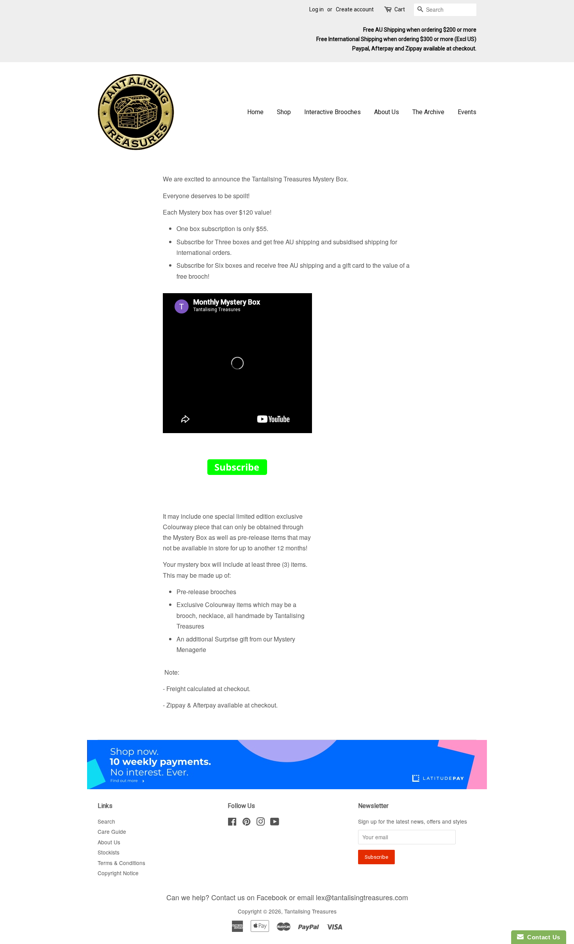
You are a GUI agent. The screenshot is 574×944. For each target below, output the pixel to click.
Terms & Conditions (121, 863)
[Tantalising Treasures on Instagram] (260, 823)
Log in (316, 9)
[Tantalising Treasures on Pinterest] (246, 823)
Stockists (108, 852)
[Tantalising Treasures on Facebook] (232, 823)
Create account (355, 9)
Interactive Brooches (332, 112)
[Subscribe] (237, 472)
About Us (386, 112)
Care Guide (112, 831)
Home (255, 112)
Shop (284, 112)
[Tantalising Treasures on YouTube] (274, 823)
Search (106, 821)
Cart (399, 9)
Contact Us (542, 937)
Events (467, 112)
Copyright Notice (118, 873)
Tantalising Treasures (310, 911)
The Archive (428, 112)
